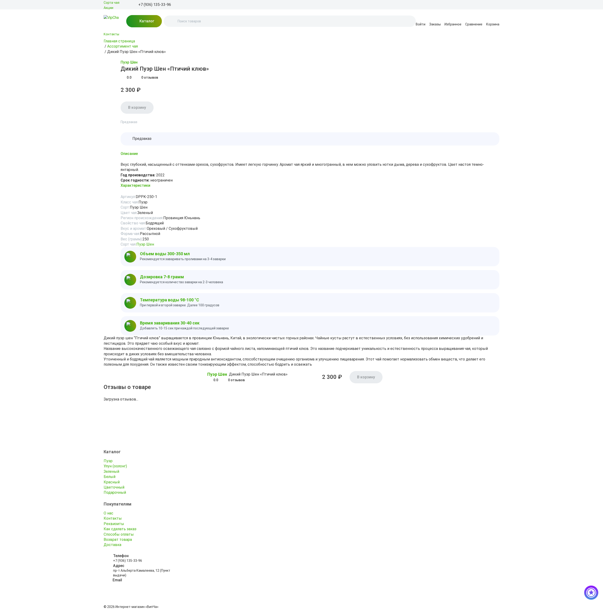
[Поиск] (171, 21)
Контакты (111, 34)
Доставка (112, 544)
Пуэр (108, 461)
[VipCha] (111, 21)
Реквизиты (114, 524)
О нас (108, 513)
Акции (108, 8)
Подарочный (115, 492)
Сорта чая (111, 2)
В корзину (137, 107)
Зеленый (111, 471)
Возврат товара (118, 539)
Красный (112, 482)
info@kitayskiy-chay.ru (130, 585)
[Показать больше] (106, 40)
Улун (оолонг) (115, 466)
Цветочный (114, 487)
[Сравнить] (118, 62)
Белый (109, 476)
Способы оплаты (119, 534)
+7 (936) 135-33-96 (127, 560)
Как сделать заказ (120, 529)
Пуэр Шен (129, 62)
